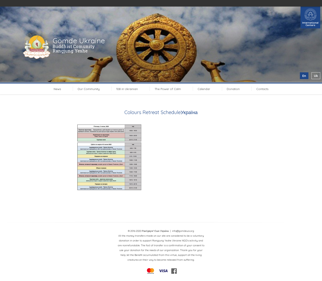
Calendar (204, 89)
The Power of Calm (168, 89)
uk (316, 76)
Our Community (89, 89)
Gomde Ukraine (79, 40)
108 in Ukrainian (127, 89)
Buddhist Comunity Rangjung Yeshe (74, 48)
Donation (233, 89)
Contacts (262, 89)
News (57, 89)
